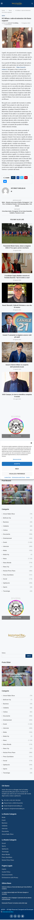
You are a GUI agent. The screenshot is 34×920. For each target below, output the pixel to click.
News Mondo (17, 744)
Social (17, 760)
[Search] (32, 3)
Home (3, 10)
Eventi (17, 724)
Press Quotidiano (17, 756)
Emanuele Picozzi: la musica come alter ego (14, 903)
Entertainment (17, 720)
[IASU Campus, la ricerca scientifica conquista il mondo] (17, 382)
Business (17, 704)
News (10, 10)
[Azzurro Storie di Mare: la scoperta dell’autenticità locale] (17, 352)
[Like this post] (13, 177)
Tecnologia (17, 773)
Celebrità (17, 708)
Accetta (17, 464)
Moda (17, 732)
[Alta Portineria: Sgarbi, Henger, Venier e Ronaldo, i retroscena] (17, 494)
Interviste (17, 728)
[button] (31, 443)
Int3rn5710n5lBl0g (13, 23)
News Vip (17, 748)
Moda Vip (17, 736)
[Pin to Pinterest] (26, 177)
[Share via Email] (5, 181)
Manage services (17, 459)
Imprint (28, 477)
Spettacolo (17, 765)
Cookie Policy (7, 477)
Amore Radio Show (17, 695)
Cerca (3, 653)
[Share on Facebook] (18, 177)
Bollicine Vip (17, 700)
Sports (17, 769)
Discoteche (17, 716)
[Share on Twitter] (22, 177)
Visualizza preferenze (17, 474)
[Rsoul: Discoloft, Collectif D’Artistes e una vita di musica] (17, 293)
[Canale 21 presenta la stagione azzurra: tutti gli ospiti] (17, 322)
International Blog (8, 912)
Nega (17, 469)
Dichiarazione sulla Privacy (18, 477)
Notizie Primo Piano (17, 752)
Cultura (17, 712)
